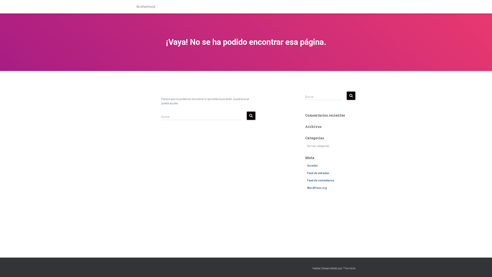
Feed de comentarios (320, 180)
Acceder (312, 165)
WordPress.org (317, 187)
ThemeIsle (349, 268)
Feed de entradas (318, 173)
